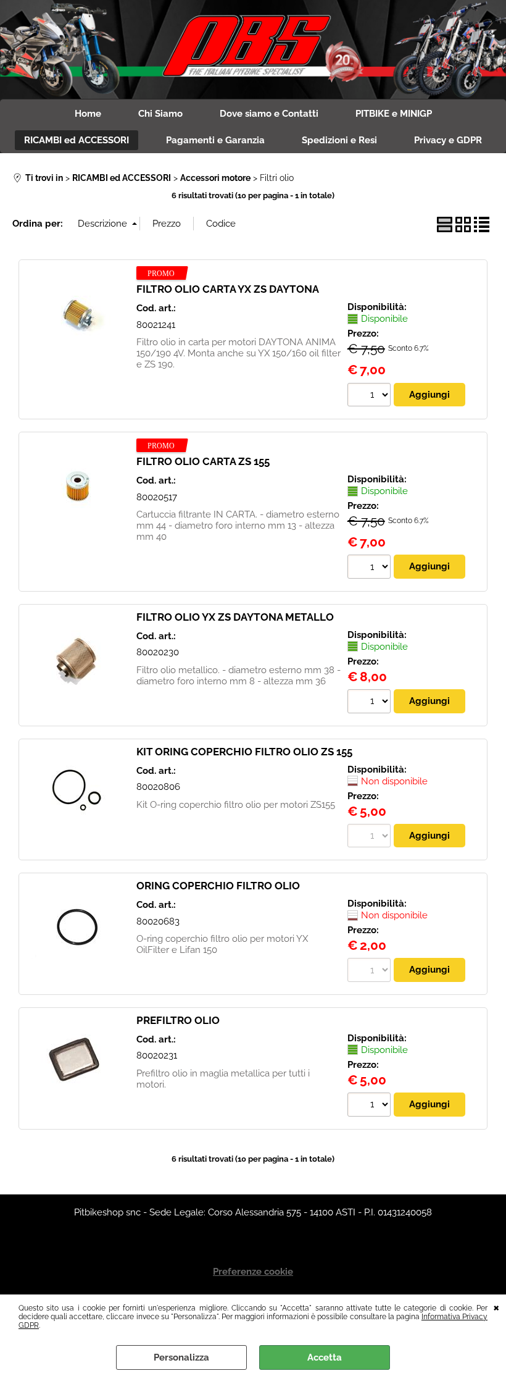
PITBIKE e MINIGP (393, 113)
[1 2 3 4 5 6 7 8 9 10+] (370, 396)
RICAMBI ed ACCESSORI (76, 140)
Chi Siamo (160, 113)
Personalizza (181, 1357)
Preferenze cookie (253, 1271)
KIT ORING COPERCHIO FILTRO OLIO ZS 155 (244, 751)
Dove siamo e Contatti (269, 113)
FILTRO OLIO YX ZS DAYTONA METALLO (235, 617)
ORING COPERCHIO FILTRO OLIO (218, 885)
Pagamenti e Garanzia (215, 140)
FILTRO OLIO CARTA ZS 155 (203, 461)
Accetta (324, 1357)
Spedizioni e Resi (339, 140)
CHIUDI (496, 1307)
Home (88, 113)
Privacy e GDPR (448, 140)
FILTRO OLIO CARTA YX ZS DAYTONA (227, 289)
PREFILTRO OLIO (178, 1020)
